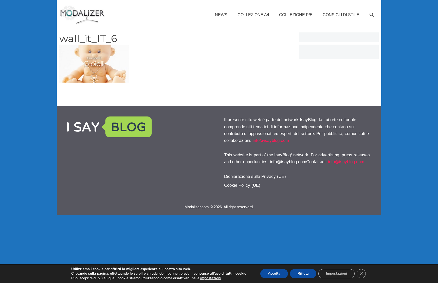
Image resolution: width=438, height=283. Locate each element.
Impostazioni (336, 273)
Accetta (274, 273)
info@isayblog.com (271, 140)
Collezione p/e (296, 15)
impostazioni (210, 278)
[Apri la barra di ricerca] (371, 15)
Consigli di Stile (341, 15)
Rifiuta (303, 273)
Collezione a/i (253, 15)
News (221, 15)
